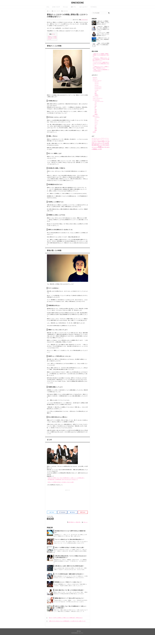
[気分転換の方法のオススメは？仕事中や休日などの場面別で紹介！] (50, 533)
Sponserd (95, 77)
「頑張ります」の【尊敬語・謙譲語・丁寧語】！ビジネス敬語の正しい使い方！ (103, 23)
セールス (97, 85)
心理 (103, 143)
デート (96, 122)
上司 (96, 91)
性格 (96, 111)
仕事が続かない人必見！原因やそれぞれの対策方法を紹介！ (69, 566)
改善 (102, 144)
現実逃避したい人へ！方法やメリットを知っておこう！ (68, 582)
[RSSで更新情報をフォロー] (53, 519)
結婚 (96, 130)
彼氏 (99, 143)
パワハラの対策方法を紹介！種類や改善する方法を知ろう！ (69, 574)
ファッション (65, 6)
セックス (97, 120)
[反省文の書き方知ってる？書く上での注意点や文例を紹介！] (50, 592)
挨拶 (100, 144)
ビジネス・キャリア (56, 6)
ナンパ (96, 123)
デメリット (103, 138)
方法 (106, 145)
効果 (101, 141)
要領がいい (73, 522)
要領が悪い (78, 522)
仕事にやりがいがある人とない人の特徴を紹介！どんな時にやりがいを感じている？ (67, 621)
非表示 (53, 34)
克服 (99, 141)
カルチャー (95, 79)
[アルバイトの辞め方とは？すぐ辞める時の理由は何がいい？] (50, 541)
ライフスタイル (94, 6)
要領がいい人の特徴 (52, 36)
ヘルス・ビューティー (83, 6)
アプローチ (97, 117)
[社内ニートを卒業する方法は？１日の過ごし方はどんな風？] (50, 550)
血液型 (96, 114)
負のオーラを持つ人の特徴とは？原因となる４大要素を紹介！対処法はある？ (66, 617)
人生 (96, 102)
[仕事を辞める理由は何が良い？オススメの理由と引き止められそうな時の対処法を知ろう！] (50, 558)
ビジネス (94, 139)
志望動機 (105, 143)
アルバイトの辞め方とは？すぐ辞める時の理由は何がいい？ (69, 539)
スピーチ (97, 83)
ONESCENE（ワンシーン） (78, 632)
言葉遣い (97, 95)
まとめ (49, 39)
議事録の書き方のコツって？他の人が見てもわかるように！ (69, 598)
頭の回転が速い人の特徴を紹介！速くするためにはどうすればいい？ (63, 479)
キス (96, 119)
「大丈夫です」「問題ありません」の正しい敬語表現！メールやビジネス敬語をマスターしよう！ (101, 59)
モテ (96, 125)
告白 (96, 127)
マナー (98, 139)
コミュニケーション (99, 101)
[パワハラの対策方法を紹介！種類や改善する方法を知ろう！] (50, 576)
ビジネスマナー (98, 88)
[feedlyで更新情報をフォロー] (50, 519)
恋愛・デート (73, 6)
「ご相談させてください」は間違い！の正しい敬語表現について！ (103, 39)
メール (106, 139)
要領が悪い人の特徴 (52, 37)
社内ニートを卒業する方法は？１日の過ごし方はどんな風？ (61, 482)
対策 (95, 143)
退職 (98, 149)
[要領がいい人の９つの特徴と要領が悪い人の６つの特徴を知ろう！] (73, 512)
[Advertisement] (67, 500)
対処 (93, 143)
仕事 (94, 141)
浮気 (97, 147)
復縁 (101, 143)
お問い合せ (79, 631)
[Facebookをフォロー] (48, 519)
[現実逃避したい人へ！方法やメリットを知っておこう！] (50, 584)
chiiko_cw (85, 522)
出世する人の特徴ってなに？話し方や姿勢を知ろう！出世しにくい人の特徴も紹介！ (66, 477)
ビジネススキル (84, 19)
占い (96, 104)
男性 (96, 112)
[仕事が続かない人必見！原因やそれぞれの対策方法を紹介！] (50, 568)
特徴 (69, 522)
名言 (96, 106)
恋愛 (96, 128)
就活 (96, 93)
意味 (97, 145)
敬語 (104, 145)
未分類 (94, 132)
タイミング (99, 138)
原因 (103, 141)
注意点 (95, 147)
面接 (101, 149)
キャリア (97, 82)
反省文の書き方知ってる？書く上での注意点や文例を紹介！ (69, 590)
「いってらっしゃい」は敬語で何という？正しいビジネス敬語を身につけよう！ (103, 34)
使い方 (96, 141)
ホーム (48, 6)
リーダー (97, 90)
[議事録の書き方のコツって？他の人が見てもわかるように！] (50, 600)
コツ (97, 138)
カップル (94, 138)
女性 (96, 109)
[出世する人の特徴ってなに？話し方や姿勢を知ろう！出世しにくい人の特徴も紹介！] (50, 608)
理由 (103, 147)
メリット (102, 139)
